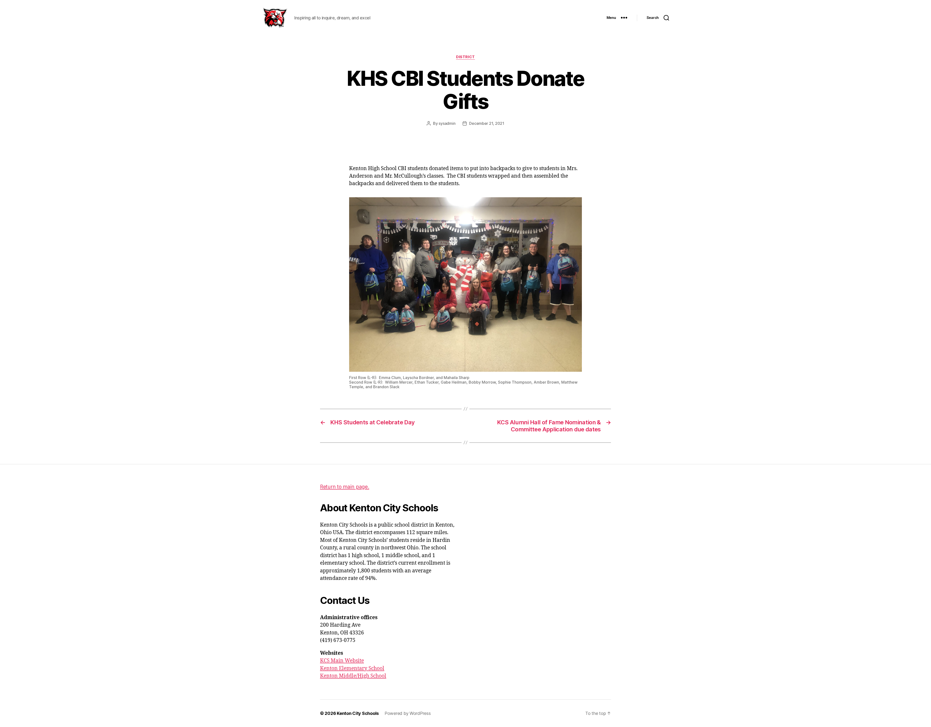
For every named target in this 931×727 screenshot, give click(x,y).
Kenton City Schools (358, 713)
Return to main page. (344, 487)
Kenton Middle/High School (353, 676)
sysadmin (447, 123)
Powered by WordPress (408, 713)
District (465, 57)
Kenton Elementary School (352, 668)
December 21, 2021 (486, 123)
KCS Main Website (342, 660)
